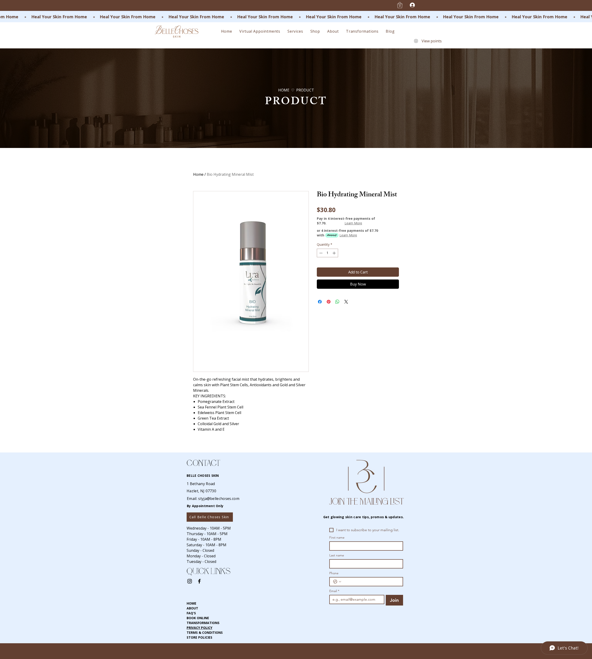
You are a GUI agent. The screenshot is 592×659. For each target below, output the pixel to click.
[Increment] (334, 253)
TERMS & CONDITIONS (205, 632)
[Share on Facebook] (320, 301)
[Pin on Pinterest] (328, 301)
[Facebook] (199, 581)
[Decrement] (320, 253)
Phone (334, 573)
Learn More (353, 223)
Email (334, 591)
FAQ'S (191, 613)
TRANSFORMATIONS (203, 623)
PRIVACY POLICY (199, 627)
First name (337, 538)
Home (198, 174)
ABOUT (192, 608)
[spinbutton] (327, 253)
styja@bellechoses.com (218, 498)
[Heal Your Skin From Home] (296, 16)
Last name (336, 555)
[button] (399, 5)
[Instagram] (190, 581)
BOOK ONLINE (198, 618)
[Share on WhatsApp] (337, 301)
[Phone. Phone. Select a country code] (337, 581)
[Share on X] (346, 301)
